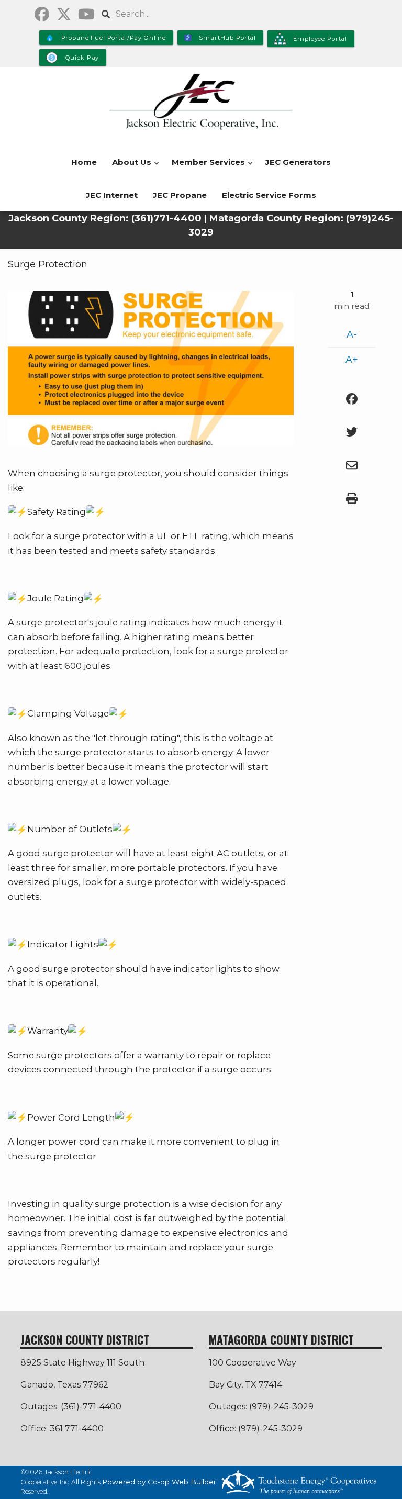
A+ (351, 359)
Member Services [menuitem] (205, 167)
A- (352, 334)
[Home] (201, 102)
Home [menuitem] (84, 162)
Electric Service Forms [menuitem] (269, 195)
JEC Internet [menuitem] (112, 195)
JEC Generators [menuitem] (298, 162)
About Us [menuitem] (129, 167)
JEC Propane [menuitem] (180, 195)
